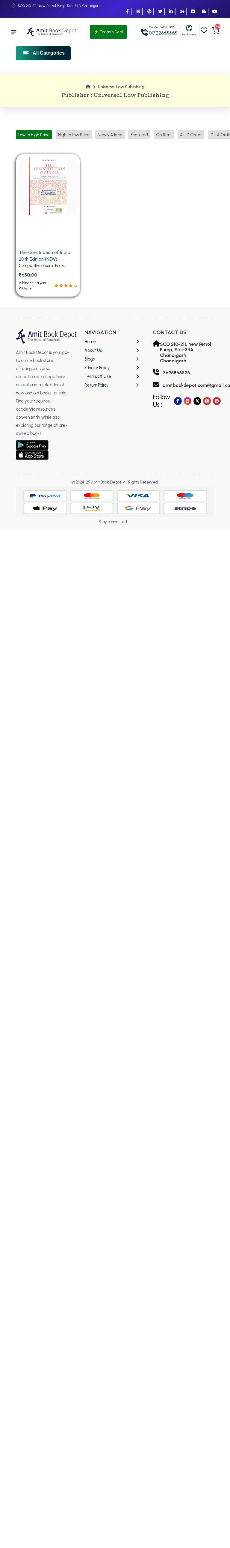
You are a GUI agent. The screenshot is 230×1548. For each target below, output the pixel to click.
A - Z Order (191, 134)
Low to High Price (34, 134)
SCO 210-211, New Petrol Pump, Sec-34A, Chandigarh (59, 6)
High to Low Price (74, 134)
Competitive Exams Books (42, 265)
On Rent (164, 134)
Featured (139, 134)
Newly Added (110, 134)
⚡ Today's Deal (108, 31)
